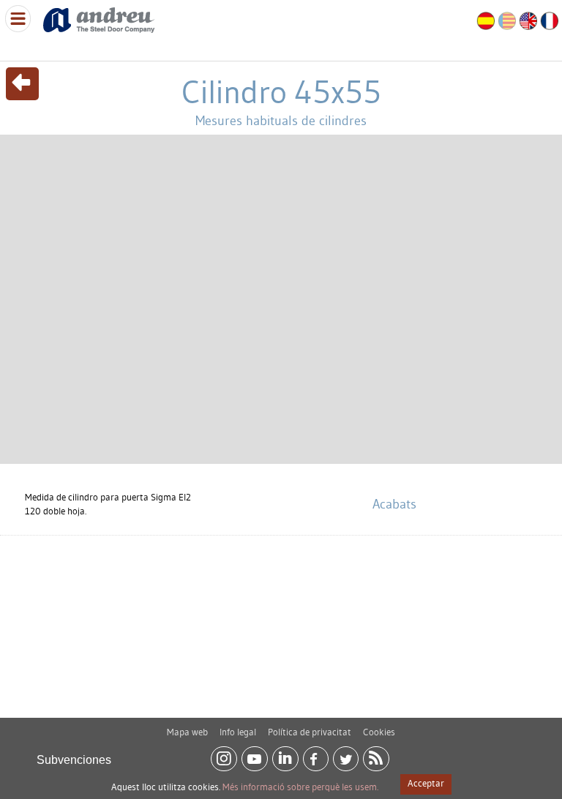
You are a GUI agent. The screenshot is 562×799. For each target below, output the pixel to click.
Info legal (238, 732)
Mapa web (187, 732)
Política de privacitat (309, 732)
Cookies (379, 732)
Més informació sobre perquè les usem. (300, 786)
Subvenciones (74, 760)
